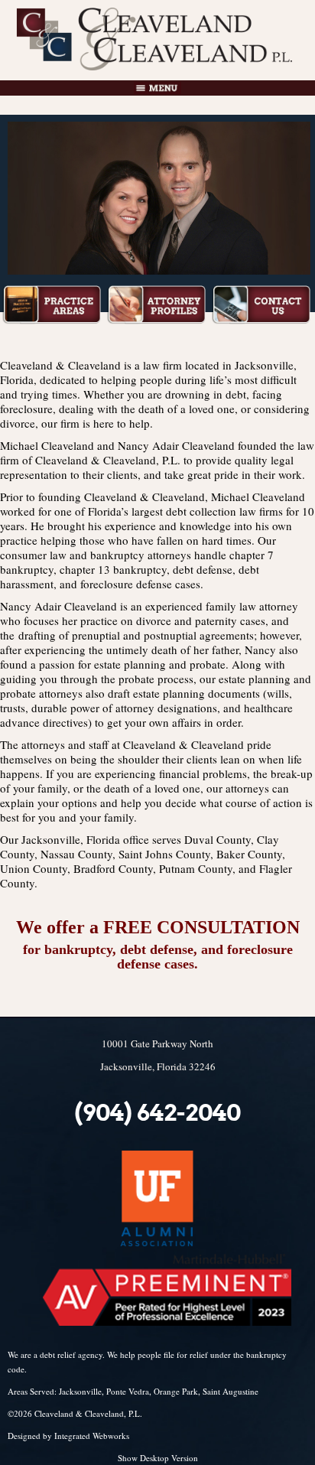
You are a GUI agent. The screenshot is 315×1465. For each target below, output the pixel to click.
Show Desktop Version (158, 1457)
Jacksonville (80, 1391)
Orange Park (176, 1391)
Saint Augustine (230, 1391)
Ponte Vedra (127, 1391)
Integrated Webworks (91, 1435)
